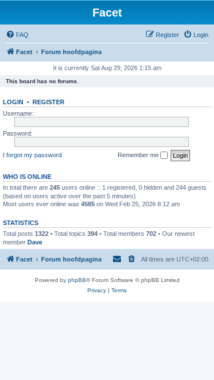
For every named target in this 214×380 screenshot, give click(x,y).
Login (13, 102)
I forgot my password (32, 155)
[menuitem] (17, 35)
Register (48, 102)
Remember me (139, 155)
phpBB (77, 280)
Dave (34, 242)
